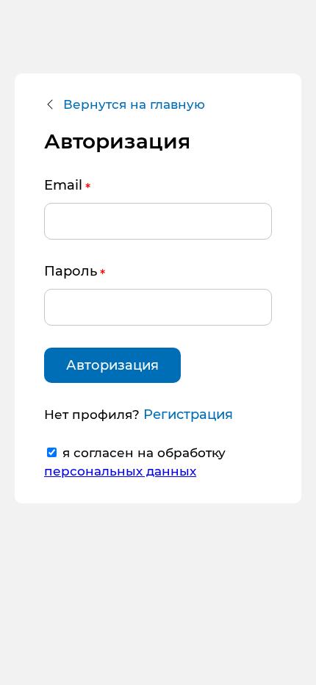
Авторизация (112, 365)
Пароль (70, 271)
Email (63, 185)
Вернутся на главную (134, 104)
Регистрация (188, 414)
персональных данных (120, 471)
